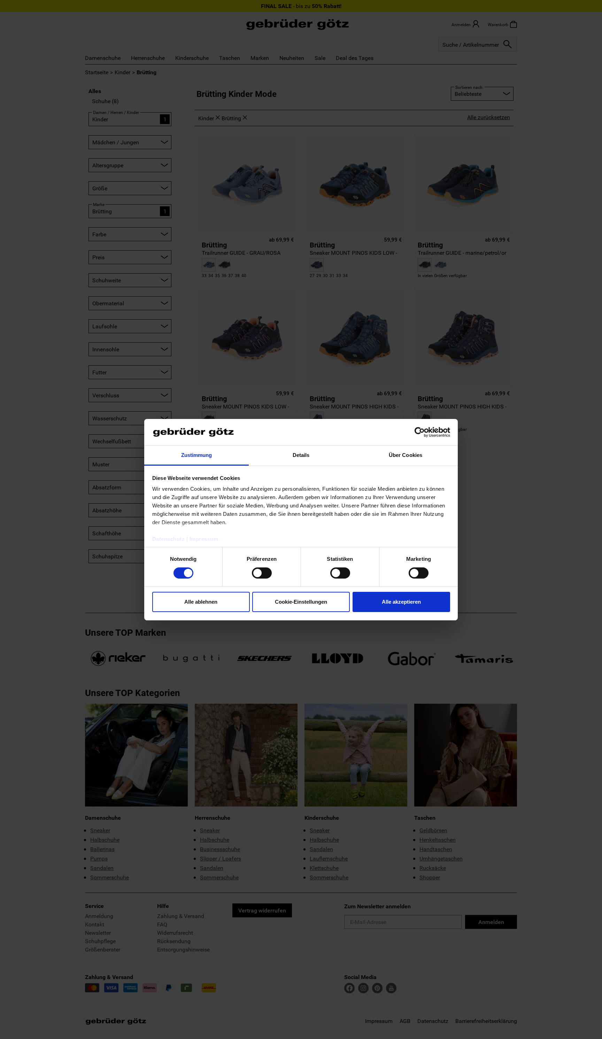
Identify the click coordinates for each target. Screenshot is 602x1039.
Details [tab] (301, 455)
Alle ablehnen (200, 602)
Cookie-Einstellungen (301, 602)
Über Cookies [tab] (405, 455)
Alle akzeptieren (401, 602)
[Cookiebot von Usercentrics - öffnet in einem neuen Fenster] (419, 432)
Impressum (204, 539)
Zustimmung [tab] (196, 455)
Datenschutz (168, 539)
